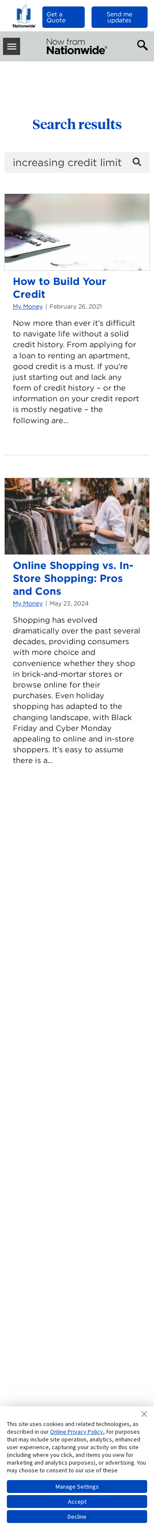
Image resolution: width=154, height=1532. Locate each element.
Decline (77, 1516)
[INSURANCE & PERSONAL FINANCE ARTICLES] (77, 46)
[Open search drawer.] (141, 44)
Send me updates (119, 17)
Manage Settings (77, 1486)
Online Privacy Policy (76, 1431)
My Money (28, 306)
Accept (77, 1501)
